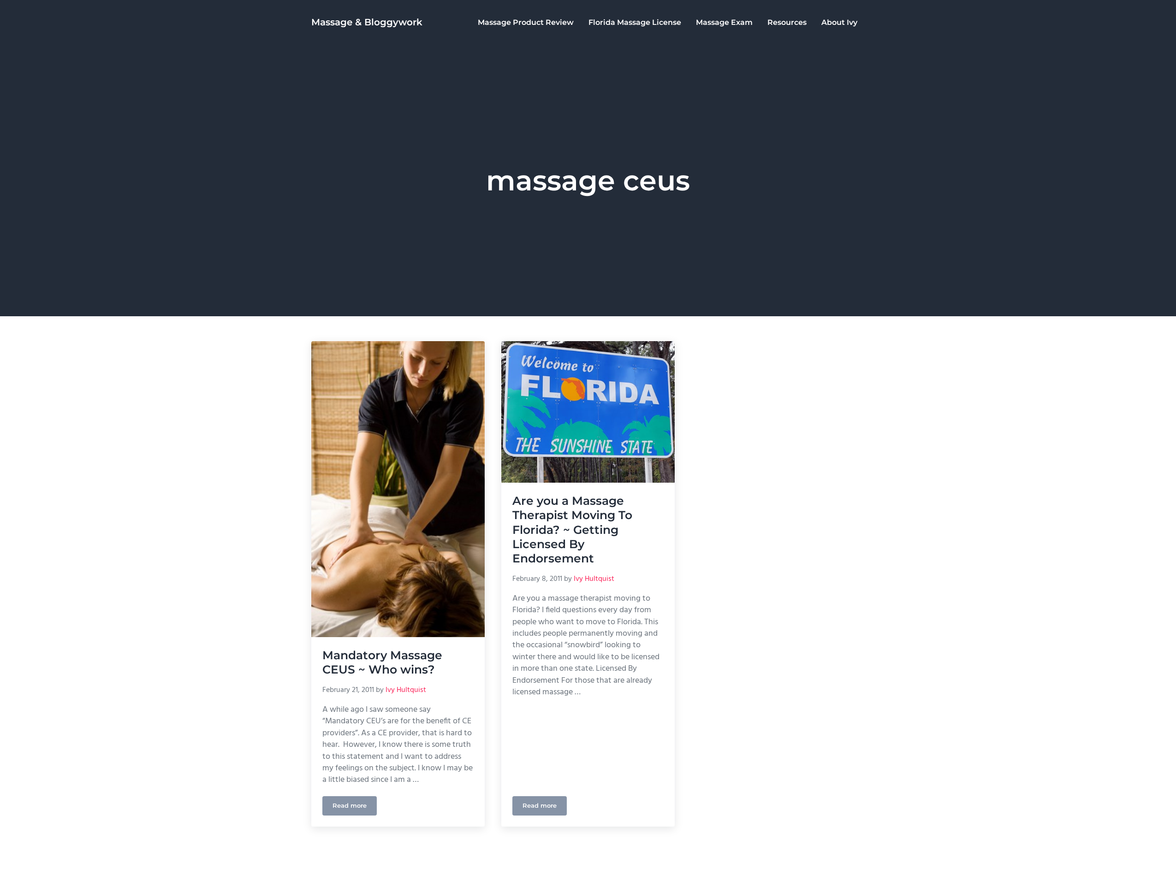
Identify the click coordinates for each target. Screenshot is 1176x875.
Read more (355, 807)
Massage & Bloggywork (366, 22)
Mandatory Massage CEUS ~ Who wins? (382, 662)
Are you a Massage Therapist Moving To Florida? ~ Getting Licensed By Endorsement (572, 530)
